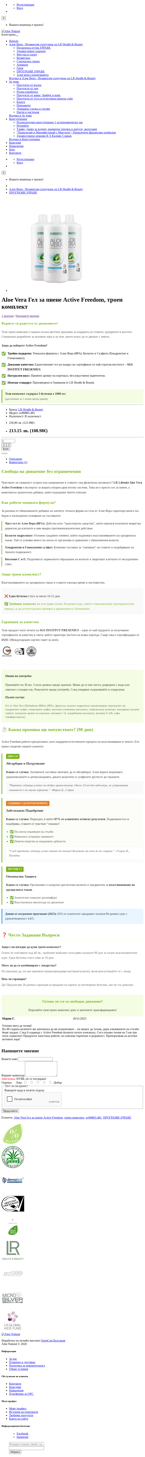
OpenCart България (53, 1340)
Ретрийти (23, 125)
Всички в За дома (20, 115)
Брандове (15, 142)
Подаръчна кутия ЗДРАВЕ (34, 47)
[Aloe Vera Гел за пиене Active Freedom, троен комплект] (56, 290)
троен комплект (74, 1117)
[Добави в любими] (3, 453)
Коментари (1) (18, 462)
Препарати (24, 105)
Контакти (15, 152)
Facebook (22, 1433)
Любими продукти (21, 1415)
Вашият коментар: (13, 1075)
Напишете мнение (27, 316)
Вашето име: (10, 1059)
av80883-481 (94, 1117)
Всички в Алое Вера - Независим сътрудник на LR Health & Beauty (52, 78)
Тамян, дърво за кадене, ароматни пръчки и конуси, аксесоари (57, 129)
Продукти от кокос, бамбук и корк (38, 95)
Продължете (10, 1111)
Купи (5, 448)
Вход (20, 8)
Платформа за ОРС (21, 1393)
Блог (12, 149)
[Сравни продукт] (6, 453)
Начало (13, 41)
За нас (13, 1358)
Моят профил (17, 1408)
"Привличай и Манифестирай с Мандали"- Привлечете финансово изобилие (66, 132)
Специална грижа (28, 61)
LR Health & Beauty (30, 409)
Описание (15, 458)
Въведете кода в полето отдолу (24, 1090)
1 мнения (7, 316)
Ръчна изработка (27, 91)
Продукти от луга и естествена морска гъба (45, 98)
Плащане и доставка (22, 1362)
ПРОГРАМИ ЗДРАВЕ (31, 71)
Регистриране (25, 4)
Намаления (16, 146)
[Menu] (16, 35)
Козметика (23, 58)
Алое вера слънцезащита (33, 74)
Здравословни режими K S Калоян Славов (44, 135)
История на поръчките (23, 1411)
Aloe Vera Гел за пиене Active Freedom (38, 1117)
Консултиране (18, 119)
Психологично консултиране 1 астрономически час (50, 122)
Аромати (22, 64)
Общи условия (18, 1369)
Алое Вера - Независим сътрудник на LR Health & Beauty (46, 44)
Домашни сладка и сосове (33, 108)
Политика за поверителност (27, 1365)
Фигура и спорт (27, 54)
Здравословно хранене (31, 51)
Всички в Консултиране (24, 139)
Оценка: (7, 1082)
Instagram (22, 1437)
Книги (21, 102)
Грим (20, 68)
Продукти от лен (27, 88)
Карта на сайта (18, 1418)
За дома (14, 81)
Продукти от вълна (29, 85)
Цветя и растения (28, 112)
